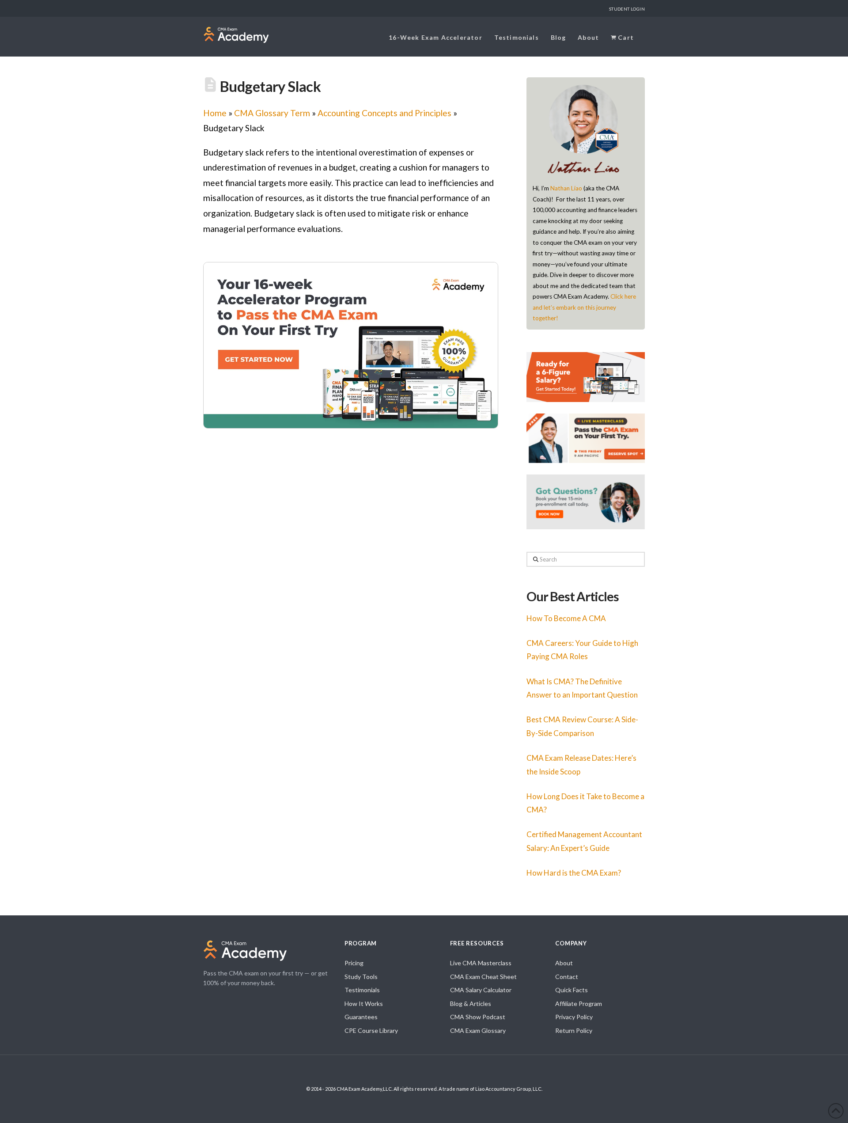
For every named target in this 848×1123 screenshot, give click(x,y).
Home (215, 113)
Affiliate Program (578, 1003)
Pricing (353, 963)
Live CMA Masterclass (480, 963)
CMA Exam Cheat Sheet (483, 976)
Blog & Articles (470, 1003)
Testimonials (362, 990)
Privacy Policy (574, 1017)
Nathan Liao (566, 188)
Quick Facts (571, 990)
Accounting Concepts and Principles (384, 113)
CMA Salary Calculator (480, 990)
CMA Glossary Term (272, 113)
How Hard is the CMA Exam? (573, 872)
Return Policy (573, 1030)
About (564, 963)
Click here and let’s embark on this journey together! (584, 307)
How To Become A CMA (566, 618)
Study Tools (361, 976)
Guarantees (361, 1017)
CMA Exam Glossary (478, 1030)
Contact (566, 976)
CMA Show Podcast (477, 1017)
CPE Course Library (371, 1030)
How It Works (363, 1003)
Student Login (627, 8)
